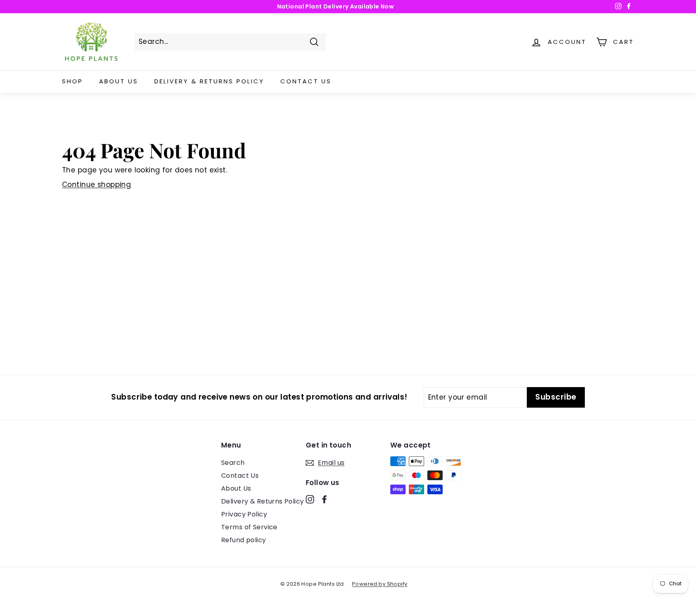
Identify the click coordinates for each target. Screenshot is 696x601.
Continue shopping (96, 184)
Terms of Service (249, 527)
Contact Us (305, 81)
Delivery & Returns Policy (209, 81)
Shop (72, 81)
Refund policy (243, 540)
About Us (118, 81)
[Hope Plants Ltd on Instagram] (310, 499)
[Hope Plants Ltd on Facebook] (324, 499)
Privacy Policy (244, 514)
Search (233, 462)
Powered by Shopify (380, 584)
